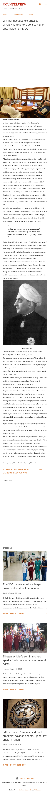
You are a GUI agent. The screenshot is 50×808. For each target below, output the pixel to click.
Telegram (37, 790)
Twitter (21, 790)
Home (5, 14)
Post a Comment (18, 613)
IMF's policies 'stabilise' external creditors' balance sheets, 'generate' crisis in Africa (25, 736)
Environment (9, 473)
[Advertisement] (25, 58)
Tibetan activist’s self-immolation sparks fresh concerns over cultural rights (24, 660)
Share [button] (41, 469)
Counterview (14, 4)
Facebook (28, 790)
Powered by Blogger (26, 778)
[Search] (40, 4)
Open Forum (18, 14)
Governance (21, 473)
